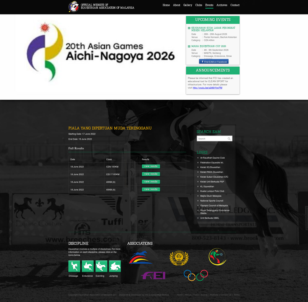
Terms (237, 294)
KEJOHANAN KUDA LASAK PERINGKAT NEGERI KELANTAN (213, 29)
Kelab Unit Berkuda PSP (212, 181)
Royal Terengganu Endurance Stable (215, 212)
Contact (235, 5)
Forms (180, 23)
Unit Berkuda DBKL (209, 217)
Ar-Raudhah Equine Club (212, 157)
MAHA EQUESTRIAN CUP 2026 (208, 46)
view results (150, 166)
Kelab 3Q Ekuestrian (210, 167)
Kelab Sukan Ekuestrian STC (214, 176)
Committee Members (187, 11)
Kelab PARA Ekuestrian (211, 171)
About (176, 5)
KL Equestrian (207, 186)
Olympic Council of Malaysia (214, 205)
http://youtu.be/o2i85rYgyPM (207, 87)
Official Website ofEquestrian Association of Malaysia (107, 6)
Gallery (187, 5)
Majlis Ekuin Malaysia (210, 195)
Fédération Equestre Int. (212, 162)
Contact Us (226, 294)
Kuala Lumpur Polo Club (212, 190)
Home (166, 5)
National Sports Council (211, 200)
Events (209, 5)
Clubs (198, 5)
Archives (222, 5)
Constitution (182, 17)
